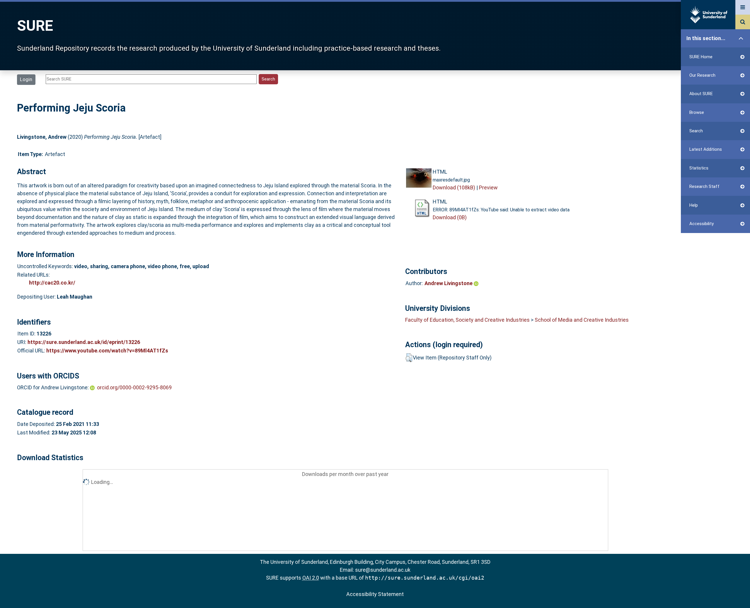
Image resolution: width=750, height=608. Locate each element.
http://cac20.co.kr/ (52, 283)
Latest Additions (705, 149)
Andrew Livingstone (449, 283)
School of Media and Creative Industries (582, 320)
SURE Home (700, 56)
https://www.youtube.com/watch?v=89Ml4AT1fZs (107, 350)
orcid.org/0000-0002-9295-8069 (134, 387)
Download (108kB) (454, 187)
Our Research (702, 75)
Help (693, 205)
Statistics (698, 168)
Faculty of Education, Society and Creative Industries (467, 320)
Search (696, 130)
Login (26, 79)
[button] (408, 357)
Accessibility (701, 223)
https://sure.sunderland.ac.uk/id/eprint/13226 (84, 342)
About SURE (701, 93)
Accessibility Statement (375, 594)
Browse (696, 112)
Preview (488, 187)
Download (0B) (450, 217)
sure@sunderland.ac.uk (382, 570)
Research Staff (704, 186)
